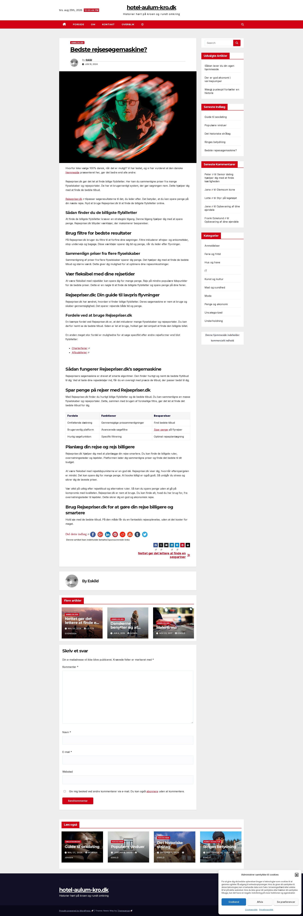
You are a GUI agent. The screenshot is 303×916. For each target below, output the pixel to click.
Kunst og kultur (214, 279)
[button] (296, 874)
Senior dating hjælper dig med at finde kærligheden (219, 178)
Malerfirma (166, 627)
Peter (208, 174)
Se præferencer (286, 901)
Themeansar (123, 910)
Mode (208, 295)
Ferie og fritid (213, 254)
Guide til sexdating (216, 116)
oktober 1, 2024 (170, 852)
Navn (66, 732)
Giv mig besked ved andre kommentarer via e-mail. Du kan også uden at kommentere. (126, 791)
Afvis (260, 901)
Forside (78, 24)
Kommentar (70, 666)
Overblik (128, 24)
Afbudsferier (79, 352)
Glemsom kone (226, 189)
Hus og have (212, 262)
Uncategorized (214, 312)
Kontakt (108, 24)
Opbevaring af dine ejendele (222, 221)
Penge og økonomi (216, 304)
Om (93, 24)
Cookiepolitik (251, 909)
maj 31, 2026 (75, 852)
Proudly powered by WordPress (75, 910)
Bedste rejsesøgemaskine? (221, 150)
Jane (208, 189)
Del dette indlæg (76, 534)
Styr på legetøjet (227, 198)
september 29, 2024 (218, 852)
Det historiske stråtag (217, 133)
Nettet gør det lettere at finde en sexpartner (162, 555)
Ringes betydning (215, 142)
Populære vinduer (216, 125)
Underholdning (214, 320)
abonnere (152, 791)
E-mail (67, 751)
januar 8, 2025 (123, 852)
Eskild (89, 60)
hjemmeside (72, 172)
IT (206, 270)
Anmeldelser (77, 43)
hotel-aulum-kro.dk (151, 7)
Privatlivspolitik (266, 909)
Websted (67, 771)
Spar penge (161, 429)
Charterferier (79, 348)
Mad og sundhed (215, 287)
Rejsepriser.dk (73, 199)
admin (133, 633)
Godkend (234, 901)
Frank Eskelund (214, 218)
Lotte (208, 198)
